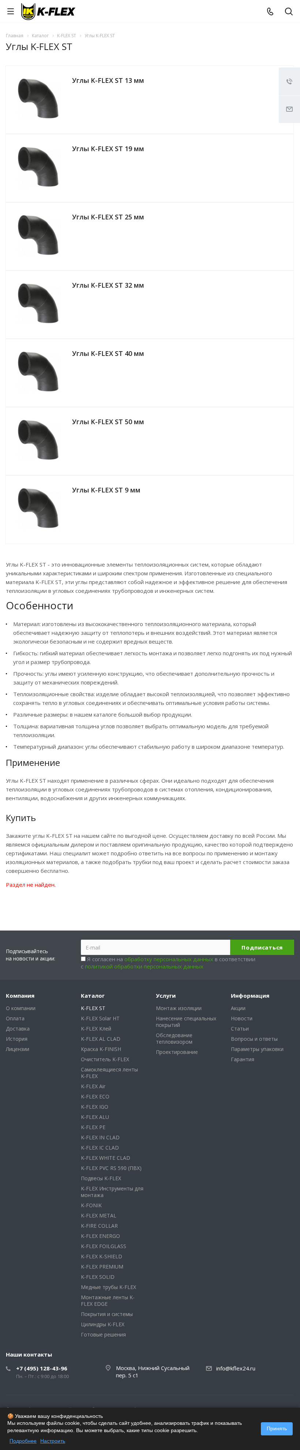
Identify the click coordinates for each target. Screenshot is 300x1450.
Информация (250, 995)
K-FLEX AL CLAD (100, 1038)
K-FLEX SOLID (98, 1276)
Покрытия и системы (107, 1314)
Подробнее (23, 1441)
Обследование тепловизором (174, 1038)
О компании (20, 1008)
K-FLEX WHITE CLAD (105, 1157)
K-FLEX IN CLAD (100, 1137)
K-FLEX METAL (98, 1215)
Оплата (15, 1018)
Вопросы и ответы (254, 1038)
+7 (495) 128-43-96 (41, 1368)
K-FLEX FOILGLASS (103, 1246)
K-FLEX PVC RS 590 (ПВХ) (111, 1168)
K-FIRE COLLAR (99, 1225)
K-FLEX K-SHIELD (101, 1256)
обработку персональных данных (168, 959)
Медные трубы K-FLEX (108, 1287)
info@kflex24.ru (235, 1368)
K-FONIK (91, 1205)
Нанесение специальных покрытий (186, 1021)
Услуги (166, 995)
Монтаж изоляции (179, 1008)
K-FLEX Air (93, 1086)
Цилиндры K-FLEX (102, 1324)
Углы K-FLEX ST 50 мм (108, 421)
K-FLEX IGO (94, 1106)
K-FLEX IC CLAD (100, 1147)
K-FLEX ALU (95, 1116)
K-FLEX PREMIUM (102, 1266)
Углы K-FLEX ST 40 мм (108, 353)
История (16, 1038)
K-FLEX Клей (96, 1028)
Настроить (52, 1441)
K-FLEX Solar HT (100, 1018)
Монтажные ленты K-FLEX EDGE (108, 1300)
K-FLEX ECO (95, 1096)
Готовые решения (103, 1334)
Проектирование (177, 1051)
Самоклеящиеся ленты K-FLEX (109, 1072)
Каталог (93, 995)
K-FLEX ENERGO (100, 1235)
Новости (241, 1018)
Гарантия (242, 1059)
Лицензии (17, 1049)
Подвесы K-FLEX (101, 1178)
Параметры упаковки (257, 1049)
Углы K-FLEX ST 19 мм (108, 148)
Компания (20, 995)
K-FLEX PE (93, 1127)
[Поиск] (289, 12)
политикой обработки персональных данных (144, 966)
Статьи (240, 1028)
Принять (277, 1428)
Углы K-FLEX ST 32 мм (108, 285)
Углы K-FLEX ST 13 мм (108, 80)
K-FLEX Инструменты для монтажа (112, 1191)
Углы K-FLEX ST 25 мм (108, 216)
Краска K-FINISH (101, 1049)
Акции (238, 1008)
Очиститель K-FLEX (105, 1059)
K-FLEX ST (93, 1008)
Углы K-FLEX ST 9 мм (106, 490)
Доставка (18, 1028)
